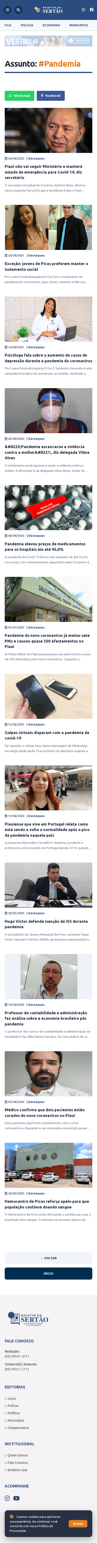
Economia (51, 25)
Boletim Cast (17, 1470)
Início (48, 1273)
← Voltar (48, 1258)
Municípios (78, 25)
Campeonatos (18, 1428)
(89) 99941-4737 (17, 1356)
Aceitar (78, 1523)
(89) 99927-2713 (17, 1369)
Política (14, 1413)
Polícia (27, 25)
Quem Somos (18, 1455)
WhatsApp (22, 95)
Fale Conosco (18, 1463)
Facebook (53, 95)
